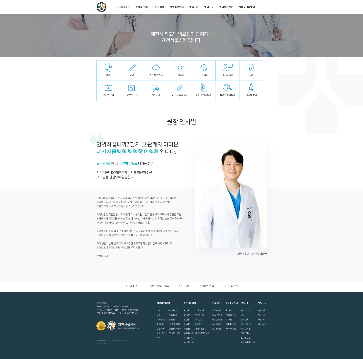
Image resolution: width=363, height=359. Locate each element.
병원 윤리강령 (184, 285)
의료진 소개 (245, 328)
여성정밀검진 (189, 342)
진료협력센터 (217, 328)
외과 (158, 314)
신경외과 (160, 328)
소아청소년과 (162, 319)
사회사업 (229, 319)
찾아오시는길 (231, 328)
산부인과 (171, 319)
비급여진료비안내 (231, 285)
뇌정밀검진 (199, 310)
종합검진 (187, 310)
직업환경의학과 (174, 333)
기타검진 (198, 324)
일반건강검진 (189, 314)
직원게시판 (262, 324)
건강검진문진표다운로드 (159, 285)
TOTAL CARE (246, 337)
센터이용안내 (200, 328)
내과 (158, 310)
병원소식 (261, 319)
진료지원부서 (246, 333)
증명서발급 (216, 324)
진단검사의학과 (174, 328)
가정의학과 (161, 333)
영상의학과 (172, 314)
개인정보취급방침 (132, 285)
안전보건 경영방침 (248, 342)
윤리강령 (244, 319)
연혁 (242, 314)
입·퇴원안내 (217, 314)
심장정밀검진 (189, 337)
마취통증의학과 (174, 324)
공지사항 (261, 310)
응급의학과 (172, 310)
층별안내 (229, 310)
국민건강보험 (217, 319)
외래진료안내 (217, 310)
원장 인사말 (245, 310)
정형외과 (160, 324)
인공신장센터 (246, 324)
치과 (158, 337)
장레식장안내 (231, 324)
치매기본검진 (189, 333)
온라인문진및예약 (202, 333)
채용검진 (187, 324)
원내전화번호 (226, 7)
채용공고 (261, 314)
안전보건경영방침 (207, 285)
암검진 (186, 319)
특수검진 (198, 319)
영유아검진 (199, 314)
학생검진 (187, 328)
